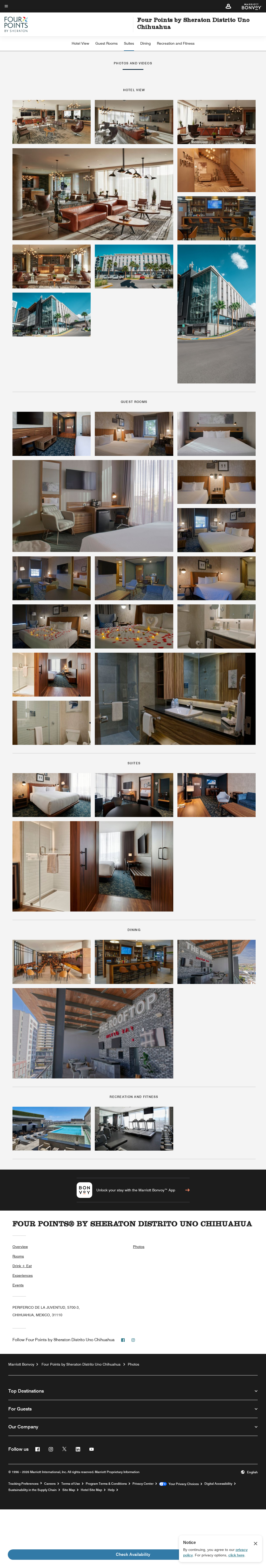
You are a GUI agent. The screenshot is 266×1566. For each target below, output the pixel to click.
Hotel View (80, 43)
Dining (145, 43)
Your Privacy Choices (183, 1484)
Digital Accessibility (218, 1484)
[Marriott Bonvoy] (249, 6)
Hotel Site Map (91, 1490)
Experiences (22, 1275)
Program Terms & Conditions (106, 1484)
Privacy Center (143, 1484)
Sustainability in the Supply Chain (32, 1490)
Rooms (18, 1256)
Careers (50, 1484)
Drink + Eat (22, 1266)
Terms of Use (70, 1484)
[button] (228, 6)
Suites (129, 43)
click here (236, 1555)
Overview (20, 1247)
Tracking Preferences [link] (23, 1484)
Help (111, 1490)
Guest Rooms (106, 43)
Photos (138, 1247)
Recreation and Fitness (176, 43)
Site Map (68, 1490)
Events (18, 1285)
